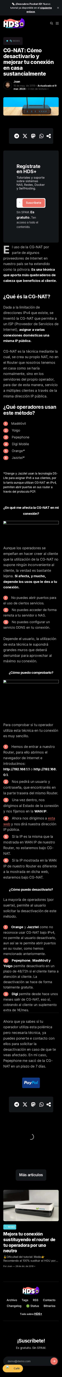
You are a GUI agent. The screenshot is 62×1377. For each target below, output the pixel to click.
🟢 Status (32, 1306)
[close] (58, 7)
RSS (35, 1300)
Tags (25, 1300)
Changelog (14, 1306)
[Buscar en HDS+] (51, 21)
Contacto (49, 1300)
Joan (17, 81)
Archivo (12, 1300)
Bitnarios (49, 1306)
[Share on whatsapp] (41, 136)
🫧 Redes (15, 41)
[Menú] (57, 21)
